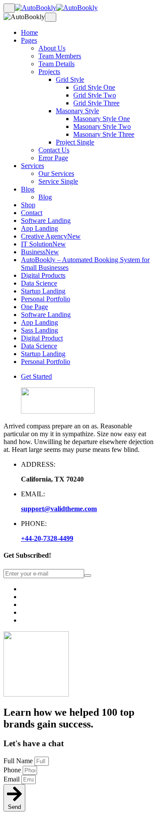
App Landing (39, 228)
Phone (13, 770)
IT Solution (43, 244)
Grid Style (70, 79)
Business (40, 252)
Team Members (59, 56)
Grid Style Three (96, 103)
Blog (27, 189)
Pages (29, 40)
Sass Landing (39, 330)
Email (12, 779)
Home (29, 32)
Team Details (56, 63)
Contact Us (53, 150)
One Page (34, 306)
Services (32, 165)
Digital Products (43, 275)
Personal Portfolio (45, 299)
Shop (28, 205)
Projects (49, 71)
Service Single (58, 181)
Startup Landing (43, 291)
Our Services (56, 173)
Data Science (39, 283)
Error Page (53, 158)
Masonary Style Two (102, 126)
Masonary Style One (101, 118)
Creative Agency (51, 236)
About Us (51, 48)
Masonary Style (77, 111)
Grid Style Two (94, 95)
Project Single (75, 142)
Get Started (36, 376)
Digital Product (42, 338)
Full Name (18, 760)
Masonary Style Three (103, 134)
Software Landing (46, 220)
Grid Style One (94, 87)
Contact (31, 212)
